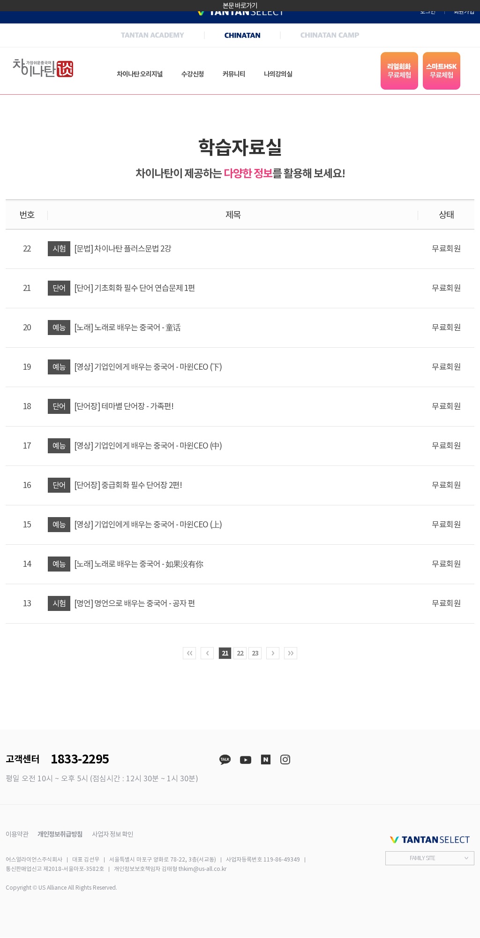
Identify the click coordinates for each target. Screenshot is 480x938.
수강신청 (192, 74)
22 (240, 653)
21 (225, 653)
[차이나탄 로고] (43, 68)
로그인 (427, 12)
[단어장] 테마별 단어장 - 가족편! (112, 406)
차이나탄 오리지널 (140, 74)
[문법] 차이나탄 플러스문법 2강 (111, 249)
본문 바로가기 (240, 5)
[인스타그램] (285, 760)
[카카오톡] (225, 760)
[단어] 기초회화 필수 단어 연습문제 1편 (123, 288)
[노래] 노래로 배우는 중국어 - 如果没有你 (127, 564)
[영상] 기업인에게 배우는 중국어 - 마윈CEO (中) (137, 446)
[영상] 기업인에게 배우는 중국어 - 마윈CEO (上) (137, 524)
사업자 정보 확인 (112, 834)
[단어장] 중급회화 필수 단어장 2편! (117, 485)
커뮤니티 (234, 74)
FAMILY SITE (422, 858)
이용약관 (17, 834)
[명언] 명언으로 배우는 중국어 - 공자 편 (123, 603)
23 (255, 653)
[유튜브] (245, 760)
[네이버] (265, 760)
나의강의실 (278, 74)
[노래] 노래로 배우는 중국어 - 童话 (116, 327)
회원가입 (464, 12)
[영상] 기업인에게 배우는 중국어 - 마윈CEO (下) (137, 367)
